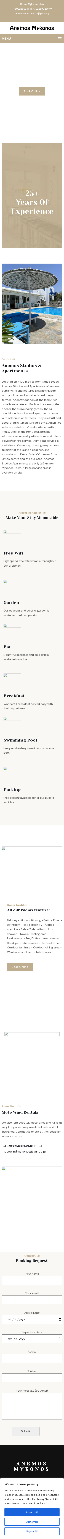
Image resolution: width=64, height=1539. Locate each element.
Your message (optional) (32, 1390)
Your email (32, 1293)
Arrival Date (32, 1312)
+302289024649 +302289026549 (33, 8)
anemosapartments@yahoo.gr (32, 13)
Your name (32, 1274)
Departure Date (32, 1332)
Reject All (32, 1531)
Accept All (32, 1512)
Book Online (32, 91)
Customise (32, 1521)
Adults (32, 1351)
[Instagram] (35, 18)
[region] (32, 1508)
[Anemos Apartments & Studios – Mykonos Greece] (32, 28)
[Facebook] (31, 18)
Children (32, 1371)
